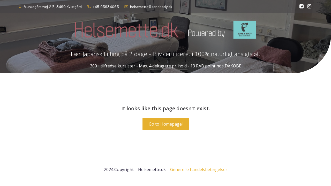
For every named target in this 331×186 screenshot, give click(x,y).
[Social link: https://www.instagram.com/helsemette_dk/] (309, 6)
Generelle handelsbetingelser (198, 169)
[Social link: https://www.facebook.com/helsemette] (301, 6)
